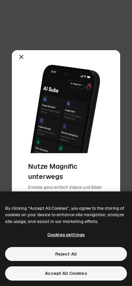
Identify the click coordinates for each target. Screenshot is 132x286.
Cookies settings (66, 235)
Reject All (66, 254)
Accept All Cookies (66, 273)
